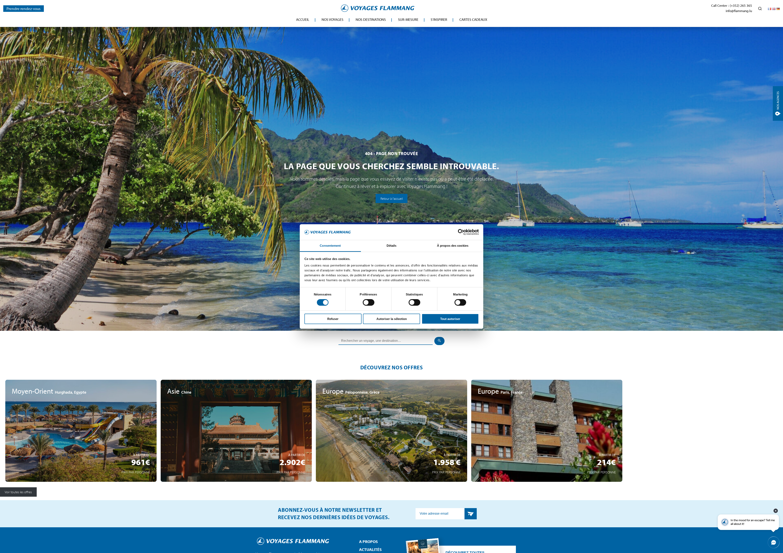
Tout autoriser (450, 319)
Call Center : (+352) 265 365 (731, 5)
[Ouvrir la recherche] (760, 8)
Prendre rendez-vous (24, 8)
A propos (368, 541)
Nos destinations (371, 19)
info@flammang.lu (739, 11)
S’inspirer (439, 19)
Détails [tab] (392, 245)
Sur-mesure (408, 19)
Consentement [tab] (330, 245)
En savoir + (81, 461)
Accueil (302, 19)
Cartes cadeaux (473, 19)
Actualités (370, 549)
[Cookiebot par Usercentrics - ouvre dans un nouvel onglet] (461, 232)
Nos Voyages (332, 19)
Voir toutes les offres (18, 492)
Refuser (332, 319)
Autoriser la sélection (391, 319)
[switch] (368, 302)
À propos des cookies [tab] (452, 245)
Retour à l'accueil (391, 198)
